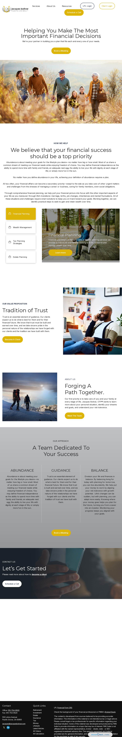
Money (36, 723)
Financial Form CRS (64, 708)
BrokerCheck (110, 712)
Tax (34, 721)
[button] (36, 6)
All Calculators (38, 734)
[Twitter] (4, 727)
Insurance (37, 718)
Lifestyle (36, 726)
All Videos (37, 731)
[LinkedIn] (8, 727)
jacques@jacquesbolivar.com (13, 724)
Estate (35, 715)
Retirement (37, 710)
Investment (37, 713)
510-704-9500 (13, 710)
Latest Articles (38, 728)
